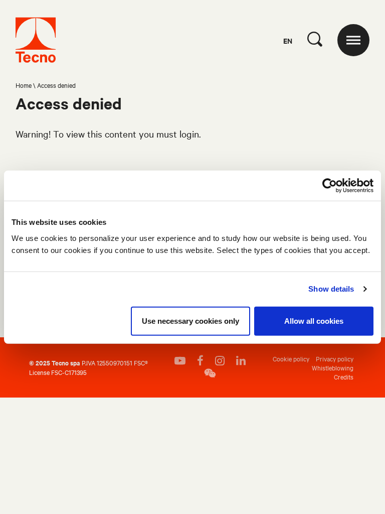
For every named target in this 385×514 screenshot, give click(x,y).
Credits (343, 376)
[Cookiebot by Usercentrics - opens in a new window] (329, 185)
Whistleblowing (332, 367)
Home (24, 84)
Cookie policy (291, 358)
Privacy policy (334, 358)
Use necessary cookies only (190, 320)
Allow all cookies (313, 320)
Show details (331, 289)
